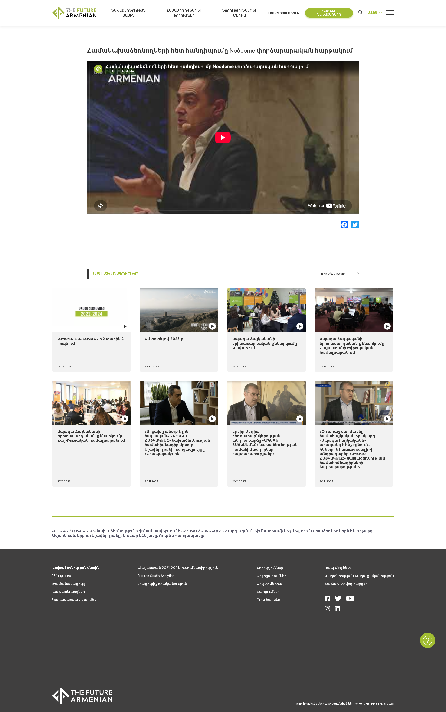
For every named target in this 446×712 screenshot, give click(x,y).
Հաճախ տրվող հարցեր (346, 584)
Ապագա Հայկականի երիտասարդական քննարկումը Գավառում (264, 343)
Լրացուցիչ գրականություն (162, 584)
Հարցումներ (268, 592)
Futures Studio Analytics (156, 576)
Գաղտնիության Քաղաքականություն (359, 576)
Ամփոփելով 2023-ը (164, 339)
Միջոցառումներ (271, 576)
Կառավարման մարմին (74, 599)
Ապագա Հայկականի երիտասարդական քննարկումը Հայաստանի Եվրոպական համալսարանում (352, 345)
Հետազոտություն (283, 13)
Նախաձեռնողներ (68, 592)
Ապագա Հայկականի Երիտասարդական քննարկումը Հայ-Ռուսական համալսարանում (91, 435)
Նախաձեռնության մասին (75, 568)
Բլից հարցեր (268, 599)
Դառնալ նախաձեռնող (329, 13)
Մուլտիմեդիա (269, 584)
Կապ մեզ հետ (338, 568)
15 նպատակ (63, 576)
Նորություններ (270, 568)
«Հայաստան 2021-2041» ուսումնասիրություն (178, 568)
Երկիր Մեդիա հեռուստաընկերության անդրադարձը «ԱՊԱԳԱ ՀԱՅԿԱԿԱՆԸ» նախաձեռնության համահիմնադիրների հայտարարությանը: (265, 442)
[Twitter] (355, 224)
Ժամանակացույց (68, 584)
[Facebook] (344, 224)
